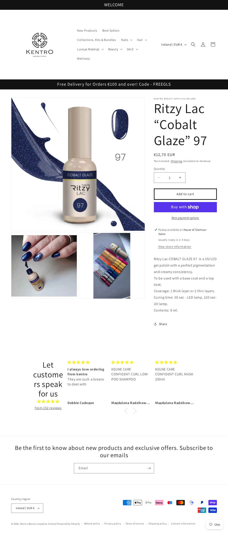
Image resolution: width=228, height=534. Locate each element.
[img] (48, 401)
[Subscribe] (149, 468)
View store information (174, 247)
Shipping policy (158, 523)
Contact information (183, 523)
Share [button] (163, 324)
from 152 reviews (48, 408)
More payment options (185, 217)
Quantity (159, 169)
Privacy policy (112, 523)
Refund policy (92, 523)
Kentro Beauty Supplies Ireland (38, 523)
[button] (126, 39)
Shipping (176, 161)
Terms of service (134, 523)
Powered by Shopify (68, 523)
